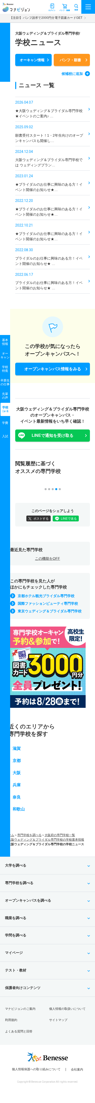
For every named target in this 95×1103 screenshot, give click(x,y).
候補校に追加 (72, 74)
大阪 (17, 773)
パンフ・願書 (70, 60)
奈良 (17, 797)
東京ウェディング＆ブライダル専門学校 (50, 611)
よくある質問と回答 (18, 1031)
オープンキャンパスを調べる (28, 900)
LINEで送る (69, 518)
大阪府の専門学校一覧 (60, 835)
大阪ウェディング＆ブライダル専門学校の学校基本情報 (46, 839)
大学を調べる (15, 865)
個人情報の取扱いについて (67, 1009)
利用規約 (11, 1020)
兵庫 (17, 785)
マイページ (14, 953)
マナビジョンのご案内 (20, 1009)
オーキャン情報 (32, 60)
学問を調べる (15, 935)
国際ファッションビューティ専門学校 (48, 603)
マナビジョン (16, 9)
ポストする (41, 518)
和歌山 (19, 809)
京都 (17, 760)
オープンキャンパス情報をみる (52, 369)
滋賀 (17, 748)
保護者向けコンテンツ (23, 988)
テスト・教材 (15, 970)
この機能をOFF (47, 558)
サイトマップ (58, 1020)
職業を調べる (15, 918)
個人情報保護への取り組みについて (36, 1069)
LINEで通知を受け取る (52, 435)
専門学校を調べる (29, 835)
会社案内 (77, 1069)
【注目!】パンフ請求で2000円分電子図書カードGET (46, 18)
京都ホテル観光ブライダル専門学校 (46, 596)
